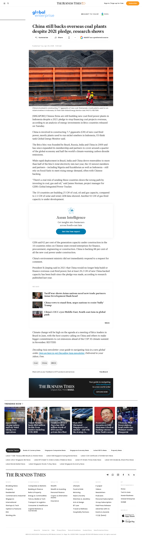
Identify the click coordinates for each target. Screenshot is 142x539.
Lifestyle (76, 486)
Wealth (53, 486)
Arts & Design (78, 502)
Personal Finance (57, 492)
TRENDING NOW (12, 403)
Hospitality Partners (81, 512)
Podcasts (99, 496)
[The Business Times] (69, 3)
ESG (7, 512)
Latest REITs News (100, 450)
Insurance (55, 501)
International (11, 502)
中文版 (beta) (101, 515)
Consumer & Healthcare (38, 505)
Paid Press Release (103, 505)
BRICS (53, 363)
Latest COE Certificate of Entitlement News (97, 456)
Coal (36, 363)
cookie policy (87, 530)
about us (37, 530)
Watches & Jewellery (81, 499)
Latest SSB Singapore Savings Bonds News (61, 456)
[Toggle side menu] (4, 3)
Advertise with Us (102, 509)
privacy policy (61, 530)
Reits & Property (34, 492)
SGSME (123, 502)
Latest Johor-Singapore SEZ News (18, 460)
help (53, 530)
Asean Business (127, 495)
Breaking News (12, 486)
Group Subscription (103, 502)
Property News (116, 450)
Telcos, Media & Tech (36, 499)
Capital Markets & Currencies (35, 510)
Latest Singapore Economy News (72, 464)
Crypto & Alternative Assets (59, 497)
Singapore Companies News (55, 450)
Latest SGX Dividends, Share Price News (119, 460)
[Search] (8, 3)
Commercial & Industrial (16, 496)
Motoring (76, 492)
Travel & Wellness (80, 509)
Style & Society (79, 496)
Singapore (10, 499)
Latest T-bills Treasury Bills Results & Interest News (24, 456)
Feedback (104, 372)
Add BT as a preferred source (96, 37)
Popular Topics (13, 450)
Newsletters (100, 492)
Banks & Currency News (31, 450)
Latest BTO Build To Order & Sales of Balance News (53, 460)
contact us (45, 530)
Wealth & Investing (58, 489)
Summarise (43, 37)
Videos (98, 489)
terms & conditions (74, 530)
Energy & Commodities (37, 496)
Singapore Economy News (79, 450)
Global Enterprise (128, 499)
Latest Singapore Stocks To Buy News (42, 464)
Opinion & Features (13, 509)
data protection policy (101, 530)
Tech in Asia (125, 492)
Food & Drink (78, 489)
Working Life (11, 515)
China (44, 363)
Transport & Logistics (36, 502)
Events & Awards (102, 512)
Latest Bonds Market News (15, 464)
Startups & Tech (12, 505)
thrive (123, 489)
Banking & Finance (35, 489)
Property (9, 489)
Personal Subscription (104, 499)
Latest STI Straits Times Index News (88, 460)
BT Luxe (76, 505)
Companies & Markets (37, 486)
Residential (10, 492)
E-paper (99, 486)
